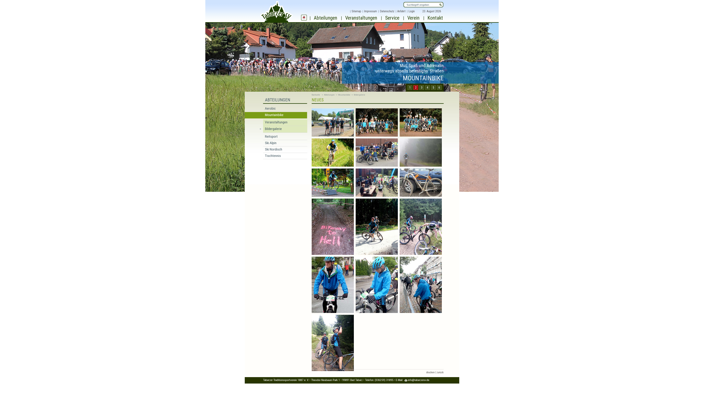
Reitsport (271, 136)
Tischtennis (273, 156)
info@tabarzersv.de (418, 380)
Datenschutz (387, 11)
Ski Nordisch (273, 149)
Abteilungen (325, 18)
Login (411, 11)
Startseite (316, 95)
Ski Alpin (270, 143)
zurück (440, 372)
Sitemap (356, 11)
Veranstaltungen (361, 18)
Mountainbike (274, 115)
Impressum (370, 11)
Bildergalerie (273, 129)
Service (392, 18)
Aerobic (270, 108)
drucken (430, 372)
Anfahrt (401, 11)
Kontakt (435, 18)
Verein (413, 18)
